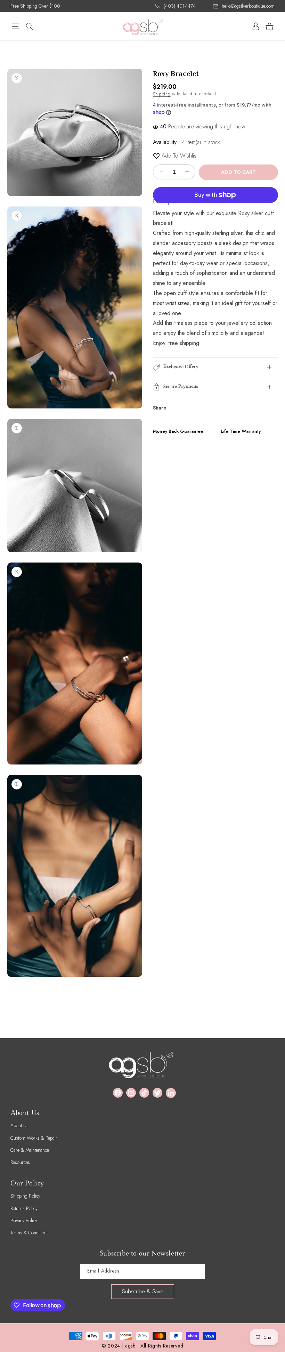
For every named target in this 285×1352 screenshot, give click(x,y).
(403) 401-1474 (180, 5)
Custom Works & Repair (33, 1137)
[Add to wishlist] (156, 156)
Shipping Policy (25, 1195)
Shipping (162, 94)
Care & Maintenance (29, 1150)
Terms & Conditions (29, 1232)
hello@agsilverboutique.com (248, 5)
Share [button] (159, 407)
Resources (20, 1162)
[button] (15, 26)
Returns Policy (24, 1208)
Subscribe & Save (142, 1291)
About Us (19, 1125)
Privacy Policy (23, 1220)
